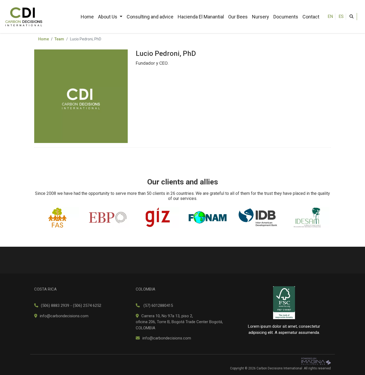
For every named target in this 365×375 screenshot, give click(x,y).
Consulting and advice (150, 17)
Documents (285, 17)
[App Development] (316, 360)
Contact (310, 17)
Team (59, 39)
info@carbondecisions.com (64, 316)
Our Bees (238, 17)
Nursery (260, 17)
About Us (108, 17)
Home (87, 17)
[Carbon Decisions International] (24, 16)
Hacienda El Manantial (201, 17)
